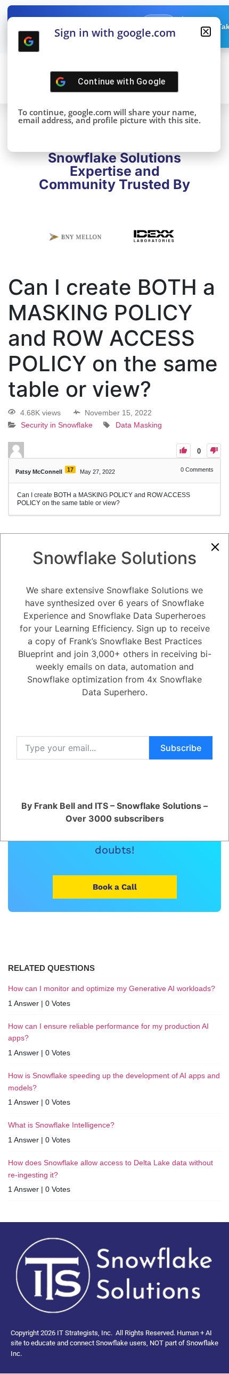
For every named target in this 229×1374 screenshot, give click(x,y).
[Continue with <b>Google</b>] (28, 41)
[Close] (215, 547)
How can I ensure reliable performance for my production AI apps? (108, 1032)
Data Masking (139, 425)
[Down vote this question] (214, 450)
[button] (206, 32)
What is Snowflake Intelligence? (61, 1125)
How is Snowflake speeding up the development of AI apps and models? (114, 1081)
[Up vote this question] (183, 450)
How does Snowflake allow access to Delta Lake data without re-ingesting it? (110, 1168)
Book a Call (115, 887)
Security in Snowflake (57, 425)
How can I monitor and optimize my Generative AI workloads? (111, 988)
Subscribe (180, 748)
